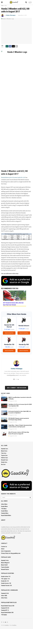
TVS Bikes (4, 508)
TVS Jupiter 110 (5, 578)
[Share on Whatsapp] (7, 46)
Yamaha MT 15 (5, 610)
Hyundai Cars (4, 448)
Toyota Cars (4, 455)
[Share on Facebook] (10, 46)
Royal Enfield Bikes (6, 515)
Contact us (4, 546)
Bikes (6, 5)
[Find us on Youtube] (5, 622)
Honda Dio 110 (5, 581)
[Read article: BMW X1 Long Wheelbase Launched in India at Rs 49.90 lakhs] (4, 399)
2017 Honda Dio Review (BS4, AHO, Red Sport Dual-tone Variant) (13, 304)
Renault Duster (5, 569)
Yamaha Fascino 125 (6, 585)
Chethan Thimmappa (10, 15)
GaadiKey (7, 625)
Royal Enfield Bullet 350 (7, 612)
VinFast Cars (4, 457)
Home (2, 5)
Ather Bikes (4, 504)
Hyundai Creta (5, 560)
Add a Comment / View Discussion (16, 388)
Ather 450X (4, 595)
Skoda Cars (4, 462)
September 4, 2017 (22, 15)
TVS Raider (4, 614)
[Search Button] (26, 2)
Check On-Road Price (9, 333)
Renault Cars (4, 460)
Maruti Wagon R (5, 562)
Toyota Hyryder (5, 567)
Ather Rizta (4, 598)
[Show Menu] (2, 2)
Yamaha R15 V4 (5, 608)
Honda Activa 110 (5, 576)
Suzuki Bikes (4, 511)
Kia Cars (3, 464)
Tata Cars (3, 453)
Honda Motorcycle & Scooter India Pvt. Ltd (13, 177)
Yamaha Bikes (4, 513)
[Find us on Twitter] (3, 622)
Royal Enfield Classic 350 (7, 605)
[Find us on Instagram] (7, 622)
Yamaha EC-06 (5, 593)
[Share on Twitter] (13, 46)
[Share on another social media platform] (16, 46)
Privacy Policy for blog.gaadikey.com (10, 553)
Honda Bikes (4, 506)
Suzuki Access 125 (6, 583)
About (2, 549)
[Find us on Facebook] (1, 622)
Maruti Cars (4, 451)
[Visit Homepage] (14, 2)
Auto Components (6, 551)
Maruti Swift (4, 565)
